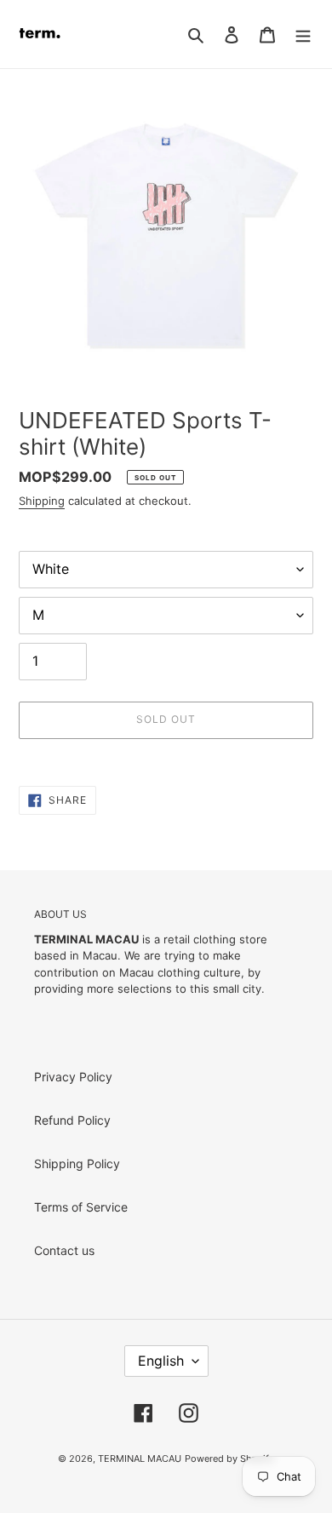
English (161, 1360)
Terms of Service (81, 1207)
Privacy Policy (73, 1076)
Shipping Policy (77, 1163)
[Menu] (303, 34)
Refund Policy (72, 1120)
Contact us (64, 1250)
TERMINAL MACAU (139, 1458)
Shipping (42, 500)
